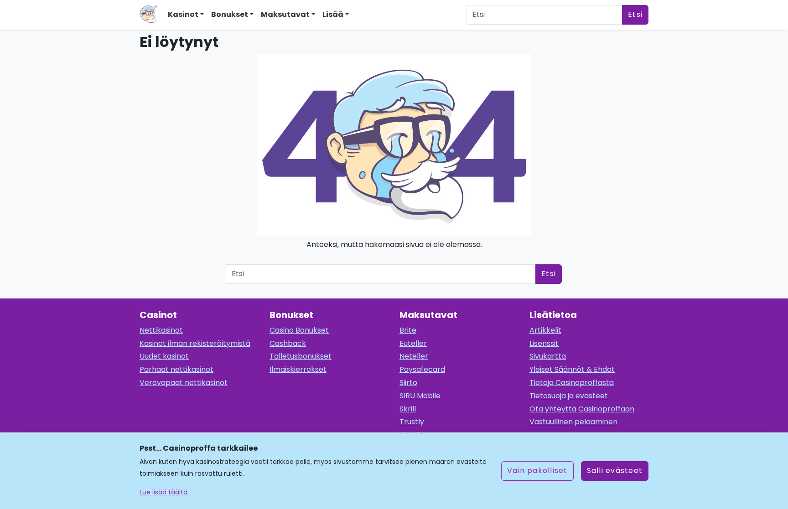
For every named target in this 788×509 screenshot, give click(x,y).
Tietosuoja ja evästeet (568, 396)
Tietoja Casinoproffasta (571, 382)
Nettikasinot (161, 330)
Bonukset (229, 14)
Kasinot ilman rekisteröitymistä (195, 343)
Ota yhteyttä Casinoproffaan (581, 409)
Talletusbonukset (301, 356)
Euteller (413, 343)
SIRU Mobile (420, 396)
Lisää (332, 14)
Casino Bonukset (299, 330)
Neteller (413, 356)
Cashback (288, 343)
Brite (407, 330)
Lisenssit (544, 343)
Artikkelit (545, 330)
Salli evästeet (615, 470)
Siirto (408, 382)
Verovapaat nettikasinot (184, 382)
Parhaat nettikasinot (176, 369)
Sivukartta (547, 356)
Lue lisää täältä (163, 492)
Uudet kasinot (164, 356)
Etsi (635, 14)
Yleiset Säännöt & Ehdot (572, 369)
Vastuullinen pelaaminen (573, 421)
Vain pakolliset (537, 470)
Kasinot (183, 14)
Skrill (407, 409)
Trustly (411, 421)
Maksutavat (285, 14)
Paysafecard (422, 369)
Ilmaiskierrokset (298, 369)
